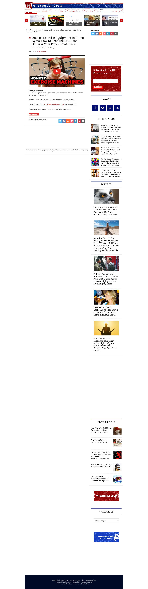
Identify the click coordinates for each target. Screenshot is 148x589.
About (75, 582)
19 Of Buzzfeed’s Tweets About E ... (73, 23)
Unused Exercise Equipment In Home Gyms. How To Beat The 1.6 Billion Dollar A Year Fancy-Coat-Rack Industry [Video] (58, 42)
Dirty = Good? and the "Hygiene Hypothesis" (99, 441)
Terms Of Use (60, 582)
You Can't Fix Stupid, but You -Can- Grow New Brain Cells (101, 465)
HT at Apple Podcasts (85, 582)
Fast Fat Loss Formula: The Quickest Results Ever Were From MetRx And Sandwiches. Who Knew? (101, 455)
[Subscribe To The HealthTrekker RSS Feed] (117, 108)
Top (67, 580)
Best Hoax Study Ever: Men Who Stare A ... (91, 22)
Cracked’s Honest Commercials (52, 104)
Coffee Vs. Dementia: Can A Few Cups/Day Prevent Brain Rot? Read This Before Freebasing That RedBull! (111, 140)
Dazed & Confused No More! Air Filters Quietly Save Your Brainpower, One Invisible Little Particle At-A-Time (111, 128)
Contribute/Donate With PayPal (106, 537)
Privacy (68, 582)
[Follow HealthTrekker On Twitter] (102, 108)
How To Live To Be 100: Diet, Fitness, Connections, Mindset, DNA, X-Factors (101, 430)
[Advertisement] (57, 134)
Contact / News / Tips (77, 580)
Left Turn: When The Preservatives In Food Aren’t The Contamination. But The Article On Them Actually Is (111, 173)
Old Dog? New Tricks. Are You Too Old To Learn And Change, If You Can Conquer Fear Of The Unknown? (111, 151)
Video (45, 51)
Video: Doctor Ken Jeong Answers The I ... (110, 22)
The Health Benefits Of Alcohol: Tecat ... (37, 23)
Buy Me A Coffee (31, 13)
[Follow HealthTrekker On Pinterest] (110, 108)
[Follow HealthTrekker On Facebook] (95, 108)
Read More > (34, 114)
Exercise (40, 51)
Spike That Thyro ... (53, 23)
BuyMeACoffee (91, 580)
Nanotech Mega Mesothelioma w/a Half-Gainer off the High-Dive (100, 478)
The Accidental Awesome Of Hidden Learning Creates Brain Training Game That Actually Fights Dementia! (111, 162)
